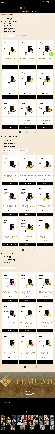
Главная (3, 14)
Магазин (7, 14)
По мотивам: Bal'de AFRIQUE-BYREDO (9, 89)
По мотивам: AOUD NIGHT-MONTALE (45, 59)
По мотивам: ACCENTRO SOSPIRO (27, 119)
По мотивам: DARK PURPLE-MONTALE (27, 89)
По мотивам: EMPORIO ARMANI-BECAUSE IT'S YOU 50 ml (27, 354)
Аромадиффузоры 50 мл (10, 28)
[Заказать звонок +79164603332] (44, 2)
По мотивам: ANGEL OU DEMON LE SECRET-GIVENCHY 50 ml (27, 292)
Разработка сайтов (30, 409)
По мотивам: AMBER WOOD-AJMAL (27, 237)
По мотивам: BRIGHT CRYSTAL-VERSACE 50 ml (10, 292)
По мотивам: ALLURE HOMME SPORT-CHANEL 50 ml (27, 206)
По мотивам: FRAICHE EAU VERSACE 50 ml (45, 206)
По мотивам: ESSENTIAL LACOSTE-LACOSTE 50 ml (45, 174)
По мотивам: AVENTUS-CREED (9, 59)
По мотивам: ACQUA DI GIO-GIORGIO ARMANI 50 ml (27, 174)
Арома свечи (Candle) (9, 31)
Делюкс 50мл (8, 29)
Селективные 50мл (9, 26)
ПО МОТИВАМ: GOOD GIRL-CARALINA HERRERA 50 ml (45, 292)
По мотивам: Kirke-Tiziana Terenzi (45, 119)
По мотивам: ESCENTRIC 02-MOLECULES (10, 237)
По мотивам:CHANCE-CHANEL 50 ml (45, 237)
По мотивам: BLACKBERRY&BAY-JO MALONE (10, 175)
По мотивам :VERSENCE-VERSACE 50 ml (27, 323)
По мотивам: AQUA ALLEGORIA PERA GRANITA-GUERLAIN (45, 354)
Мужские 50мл (8, 25)
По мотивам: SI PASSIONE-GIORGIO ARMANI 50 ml (10, 323)
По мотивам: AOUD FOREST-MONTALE (45, 89)
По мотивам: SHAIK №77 (9, 119)
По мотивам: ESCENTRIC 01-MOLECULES (27, 59)
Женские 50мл (8, 23)
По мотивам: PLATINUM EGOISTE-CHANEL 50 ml (9, 206)
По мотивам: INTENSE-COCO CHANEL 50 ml (45, 323)
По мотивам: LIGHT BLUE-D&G (10, 353)
